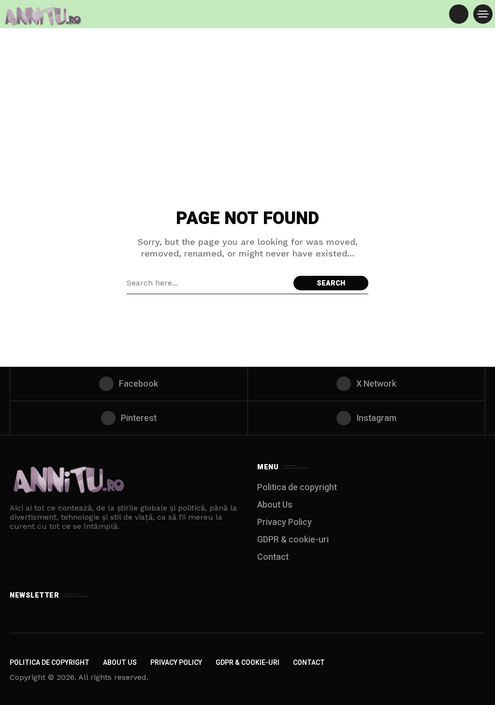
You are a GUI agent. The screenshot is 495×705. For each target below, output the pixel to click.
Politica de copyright (297, 487)
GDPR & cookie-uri (293, 539)
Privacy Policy (284, 522)
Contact (273, 557)
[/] (458, 14)
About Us (274, 504)
